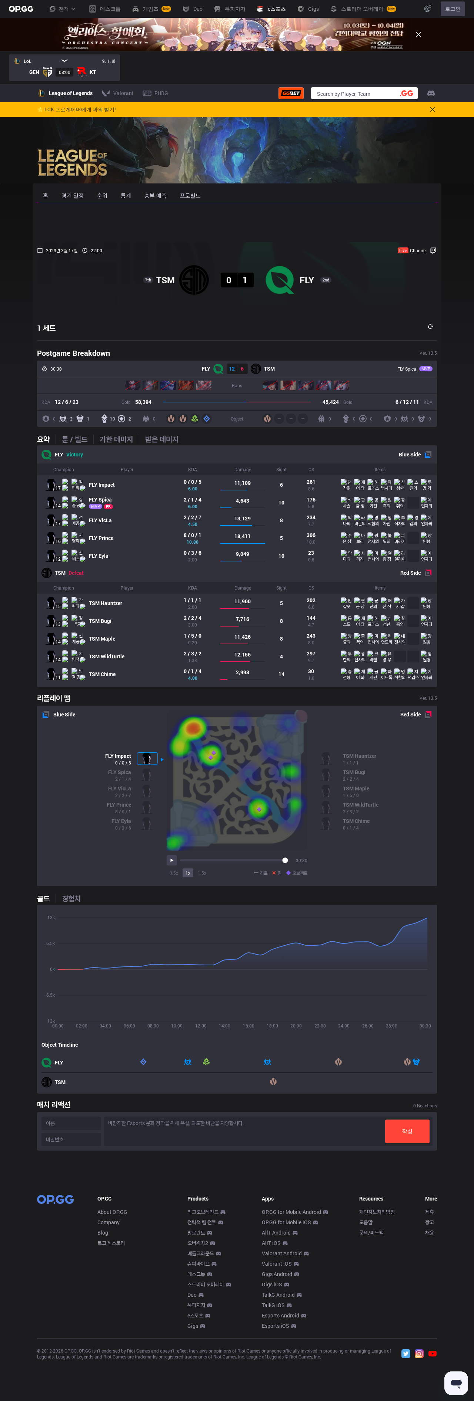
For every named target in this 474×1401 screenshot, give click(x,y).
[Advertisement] (237, 222)
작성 (407, 1131)
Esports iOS (275, 1325)
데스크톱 (196, 1273)
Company (108, 1222)
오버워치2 (197, 1242)
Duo (192, 1294)
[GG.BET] (291, 93)
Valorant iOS (277, 1263)
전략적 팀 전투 (201, 1222)
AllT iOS (271, 1242)
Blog (102, 1232)
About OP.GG (112, 1211)
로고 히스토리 (111, 1242)
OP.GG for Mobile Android (291, 1211)
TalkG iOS (273, 1305)
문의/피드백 (371, 1232)
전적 (64, 8)
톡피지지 (196, 1305)
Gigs (192, 1325)
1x (188, 873)
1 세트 (46, 327)
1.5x (202, 873)
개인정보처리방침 (377, 1211)
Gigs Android (277, 1273)
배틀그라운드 (200, 1253)
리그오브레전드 (202, 1211)
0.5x (174, 873)
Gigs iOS (272, 1284)
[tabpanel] (237, 566)
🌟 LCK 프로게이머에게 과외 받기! (76, 109)
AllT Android (276, 1232)
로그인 (453, 8)
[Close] (418, 34)
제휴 (429, 1211)
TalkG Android (278, 1294)
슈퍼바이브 (198, 1263)
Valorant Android (282, 1253)
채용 (429, 1232)
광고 (429, 1222)
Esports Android (280, 1315)
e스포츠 (195, 1315)
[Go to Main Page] (21, 9)
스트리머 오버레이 (205, 1284)
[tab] (46, 439)
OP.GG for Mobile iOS (286, 1222)
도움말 (366, 1222)
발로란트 (196, 1232)
